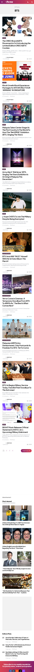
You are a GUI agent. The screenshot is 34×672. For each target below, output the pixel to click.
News (4, 124)
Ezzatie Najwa (10, 57)
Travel (4, 82)
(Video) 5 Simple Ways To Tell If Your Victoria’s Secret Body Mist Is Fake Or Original (16, 523)
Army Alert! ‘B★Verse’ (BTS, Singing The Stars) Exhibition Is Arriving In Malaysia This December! (15, 175)
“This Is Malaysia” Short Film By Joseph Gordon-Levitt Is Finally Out (16, 569)
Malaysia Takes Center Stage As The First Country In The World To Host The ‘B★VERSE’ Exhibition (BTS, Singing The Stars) (16, 131)
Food (4, 38)
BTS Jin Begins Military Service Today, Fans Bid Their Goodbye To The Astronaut (16, 387)
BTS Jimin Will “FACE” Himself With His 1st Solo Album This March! (14, 258)
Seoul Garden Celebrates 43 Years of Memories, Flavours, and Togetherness (17, 638)
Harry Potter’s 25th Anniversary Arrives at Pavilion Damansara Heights (18, 646)
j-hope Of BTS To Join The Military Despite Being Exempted (16, 217)
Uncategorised (6, 253)
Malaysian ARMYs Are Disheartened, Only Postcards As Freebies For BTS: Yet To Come (16, 345)
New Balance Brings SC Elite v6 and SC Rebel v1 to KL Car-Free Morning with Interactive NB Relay (17, 654)
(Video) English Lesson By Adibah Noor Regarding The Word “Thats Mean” (14, 547)
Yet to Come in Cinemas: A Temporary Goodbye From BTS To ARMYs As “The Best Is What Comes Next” (16, 302)
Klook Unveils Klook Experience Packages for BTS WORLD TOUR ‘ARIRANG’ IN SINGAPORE (16, 87)
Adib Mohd (9, 144)
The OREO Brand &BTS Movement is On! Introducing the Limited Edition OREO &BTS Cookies (16, 44)
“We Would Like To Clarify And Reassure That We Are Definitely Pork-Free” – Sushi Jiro (16, 592)
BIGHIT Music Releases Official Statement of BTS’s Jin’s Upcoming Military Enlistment (15, 429)
